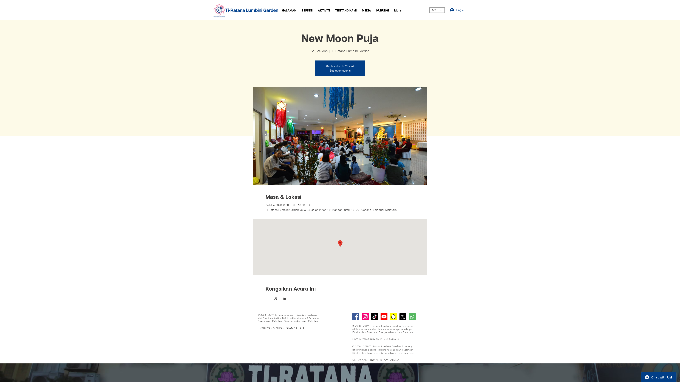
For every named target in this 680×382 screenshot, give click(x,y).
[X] (402, 316)
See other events (340, 70)
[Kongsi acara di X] (275, 298)
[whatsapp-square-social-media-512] (412, 316)
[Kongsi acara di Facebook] (267, 298)
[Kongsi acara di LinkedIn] (284, 298)
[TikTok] (374, 316)
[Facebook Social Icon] (355, 316)
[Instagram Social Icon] (365, 316)
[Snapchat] (393, 316)
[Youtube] (384, 316)
